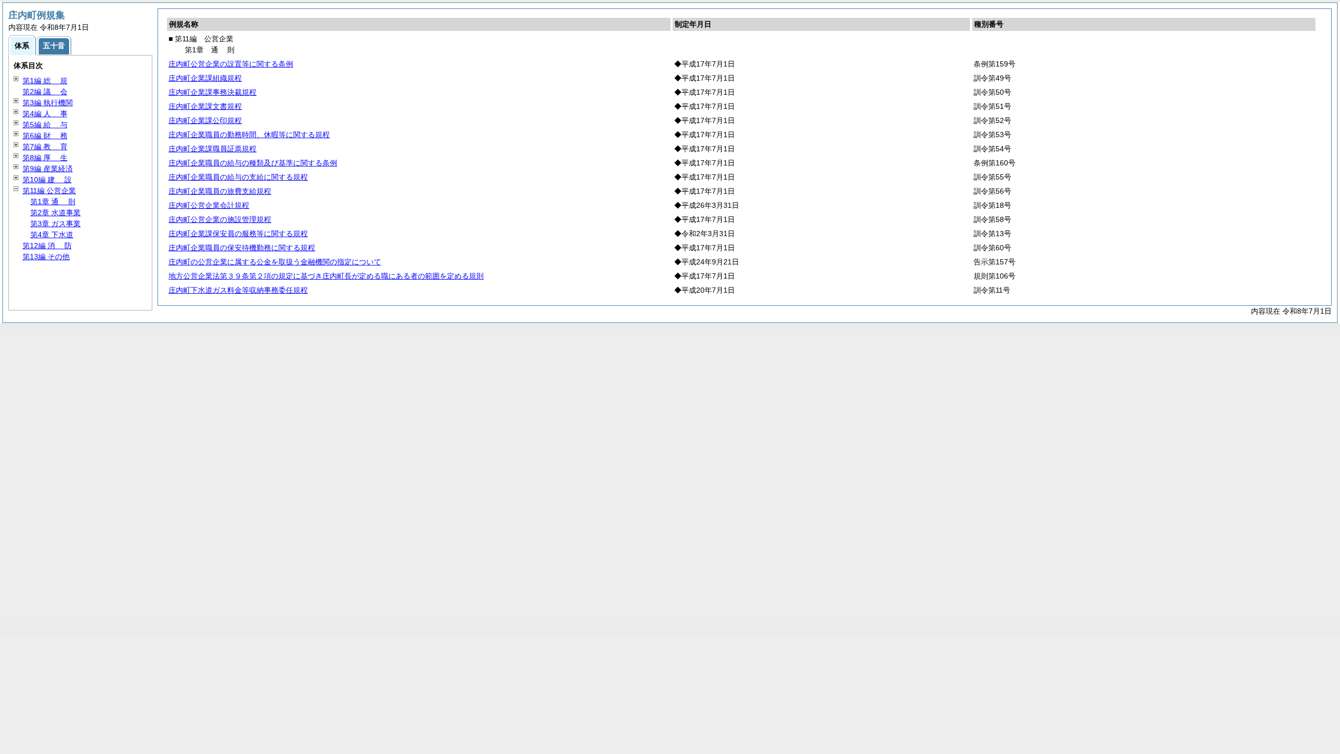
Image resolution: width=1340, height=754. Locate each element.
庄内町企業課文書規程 (205, 106)
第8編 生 (45, 157)
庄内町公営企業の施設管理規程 (220, 219)
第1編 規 (45, 80)
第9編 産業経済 (48, 168)
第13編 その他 (46, 256)
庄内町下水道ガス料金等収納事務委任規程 (238, 290)
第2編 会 (45, 91)
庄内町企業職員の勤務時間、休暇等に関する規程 (249, 134)
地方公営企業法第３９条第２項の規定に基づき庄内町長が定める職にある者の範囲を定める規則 (326, 276)
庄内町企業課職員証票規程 (212, 149)
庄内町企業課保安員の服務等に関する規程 (238, 233)
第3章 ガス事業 (55, 223)
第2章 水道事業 (55, 212)
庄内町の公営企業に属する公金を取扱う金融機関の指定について (275, 262)
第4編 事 (45, 113)
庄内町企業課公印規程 (205, 120)
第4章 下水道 (51, 234)
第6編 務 (45, 135)
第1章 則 (52, 201)
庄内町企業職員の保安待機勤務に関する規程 (242, 247)
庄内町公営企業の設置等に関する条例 (231, 64)
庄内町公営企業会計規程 (209, 205)
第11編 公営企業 (49, 190)
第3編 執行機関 (48, 102)
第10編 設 (47, 179)
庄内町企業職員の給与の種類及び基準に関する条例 (253, 163)
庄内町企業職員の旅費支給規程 (220, 191)
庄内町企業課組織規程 (205, 78)
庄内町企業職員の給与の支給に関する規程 (238, 177)
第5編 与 (45, 124)
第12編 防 (47, 245)
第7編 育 (45, 146)
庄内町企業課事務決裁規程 (212, 92)
